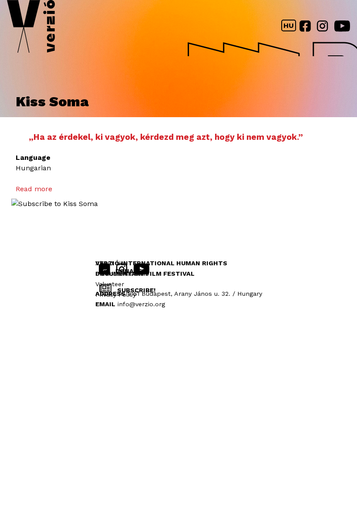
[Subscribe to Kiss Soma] (54, 204)
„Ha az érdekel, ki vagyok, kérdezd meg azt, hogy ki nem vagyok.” (166, 137)
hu (288, 25)
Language (33, 157)
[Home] (31, 28)
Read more (34, 189)
